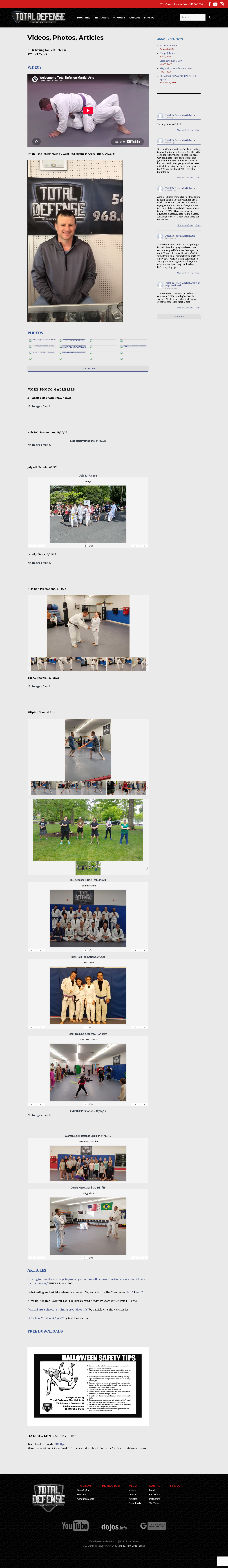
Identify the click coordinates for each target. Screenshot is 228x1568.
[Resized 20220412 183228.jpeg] (93, 664)
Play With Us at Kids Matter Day (176, 68)
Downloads (135, 1503)
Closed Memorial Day (171, 61)
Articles (133, 1498)
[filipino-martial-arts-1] (43, 787)
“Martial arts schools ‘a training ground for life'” (58, 1309)
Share (198, 130)
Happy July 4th (167, 53)
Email (142, 1545)
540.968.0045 (196, 3)
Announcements (85, 1498)
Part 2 (139, 1292)
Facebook (154, 1494)
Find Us (149, 17)
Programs (83, 17)
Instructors (101, 17)
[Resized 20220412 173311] (68, 664)
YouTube (154, 1503)
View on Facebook (185, 130)
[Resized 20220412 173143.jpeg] (144, 664)
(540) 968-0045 (128, 1545)
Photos (132, 1494)
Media (121, 17)
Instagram (154, 1498)
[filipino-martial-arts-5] (144, 787)
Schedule (81, 1494)
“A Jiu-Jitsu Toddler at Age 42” (45, 1318)
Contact (134, 17)
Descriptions (84, 1490)
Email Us (153, 1490)
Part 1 (129, 1292)
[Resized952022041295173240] (119, 664)
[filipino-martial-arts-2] (68, 787)
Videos (132, 1490)
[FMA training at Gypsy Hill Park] (88, 868)
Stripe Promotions (169, 45)
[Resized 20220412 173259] (43, 664)
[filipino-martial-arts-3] (93, 787)
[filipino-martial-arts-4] (119, 787)
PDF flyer (60, 1444)
